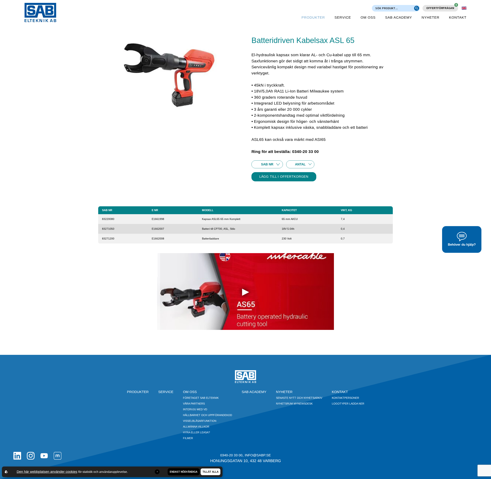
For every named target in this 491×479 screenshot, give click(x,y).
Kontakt (457, 17)
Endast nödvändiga (183, 471)
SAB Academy (398, 17)
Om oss (368, 17)
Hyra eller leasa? (196, 432)
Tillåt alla (210, 471)
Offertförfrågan (441, 7)
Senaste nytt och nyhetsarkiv (299, 397)
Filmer (188, 438)
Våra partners (194, 403)
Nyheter (430, 17)
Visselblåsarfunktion (199, 420)
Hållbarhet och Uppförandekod (207, 415)
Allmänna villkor (196, 426)
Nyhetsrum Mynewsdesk (294, 403)
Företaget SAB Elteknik (201, 397)
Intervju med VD (195, 409)
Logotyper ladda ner (348, 403)
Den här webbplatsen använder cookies (47, 472)
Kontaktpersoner (345, 397)
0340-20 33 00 (231, 455)
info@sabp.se (258, 455)
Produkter (313, 17)
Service (342, 17)
